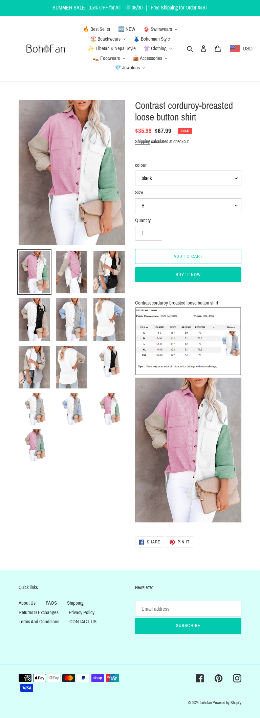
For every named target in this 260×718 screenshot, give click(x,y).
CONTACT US (82, 621)
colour (141, 165)
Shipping (142, 141)
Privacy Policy (81, 612)
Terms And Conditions (39, 621)
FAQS (51, 603)
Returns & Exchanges (39, 612)
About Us (27, 603)
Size (139, 192)
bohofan (206, 702)
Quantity (143, 220)
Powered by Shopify (227, 702)
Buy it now (188, 274)
